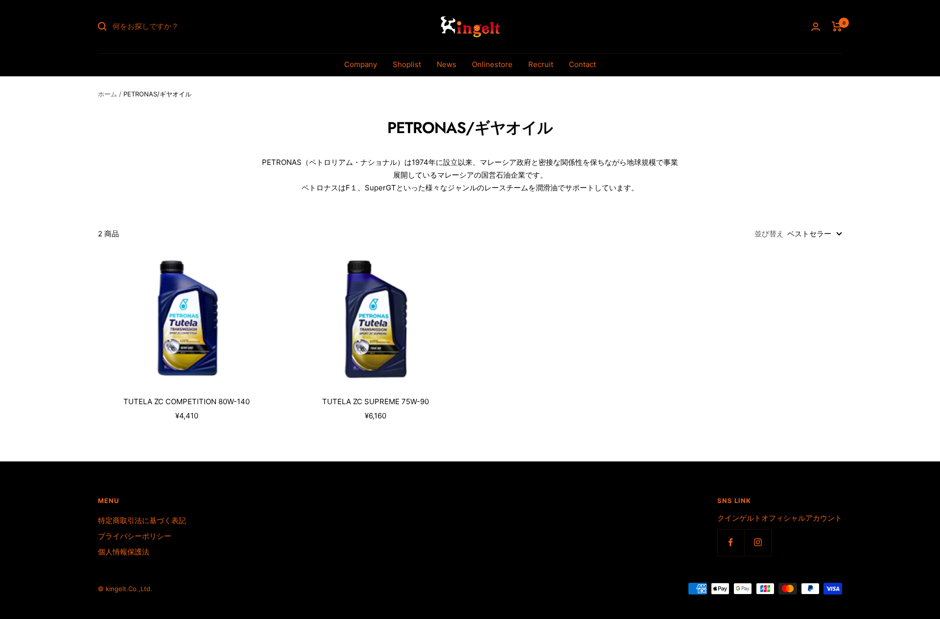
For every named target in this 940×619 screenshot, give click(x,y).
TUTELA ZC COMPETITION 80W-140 (186, 401)
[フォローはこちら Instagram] (757, 542)
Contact (582, 64)
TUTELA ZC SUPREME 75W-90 (375, 401)
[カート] (837, 26)
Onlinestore (492, 64)
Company (360, 64)
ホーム (107, 94)
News (446, 64)
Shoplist (407, 64)
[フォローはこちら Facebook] (730, 542)
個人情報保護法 (123, 551)
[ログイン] (815, 27)
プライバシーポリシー (134, 536)
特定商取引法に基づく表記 (142, 520)
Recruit (540, 64)
